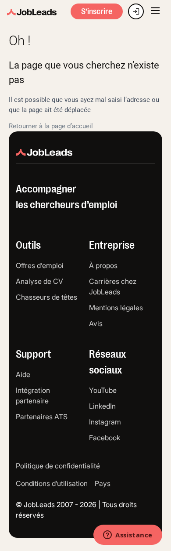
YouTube (103, 390)
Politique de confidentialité (58, 465)
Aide (23, 374)
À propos (103, 265)
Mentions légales (116, 307)
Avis (96, 323)
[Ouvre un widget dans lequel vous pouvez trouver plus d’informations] (127, 536)
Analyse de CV (39, 281)
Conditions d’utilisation (52, 483)
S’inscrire (96, 11)
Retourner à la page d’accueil (51, 126)
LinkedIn (102, 406)
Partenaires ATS (42, 416)
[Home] (32, 12)
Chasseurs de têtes (46, 297)
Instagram (105, 421)
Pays (102, 483)
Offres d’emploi (40, 265)
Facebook (104, 437)
